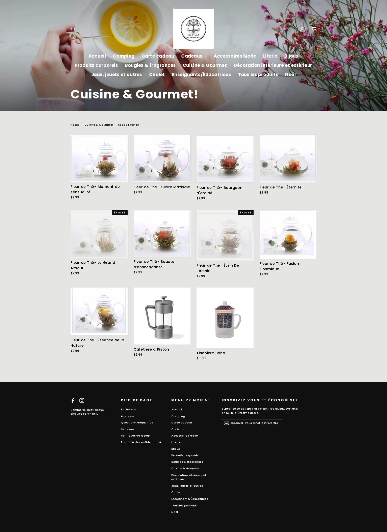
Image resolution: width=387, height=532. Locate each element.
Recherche (128, 409)
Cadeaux (192, 56)
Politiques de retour (135, 436)
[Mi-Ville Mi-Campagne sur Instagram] (81, 400)
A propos (127, 416)
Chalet (157, 74)
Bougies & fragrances (150, 65)
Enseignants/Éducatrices (201, 74)
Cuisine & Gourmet (205, 65)
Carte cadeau (158, 56)
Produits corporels (96, 65)
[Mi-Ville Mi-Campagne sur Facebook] (73, 400)
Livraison (127, 429)
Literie (270, 56)
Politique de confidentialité (141, 442)
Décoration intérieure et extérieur (273, 65)
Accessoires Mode (235, 56)
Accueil (97, 56)
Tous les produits (258, 74)
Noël (290, 74)
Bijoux (291, 56)
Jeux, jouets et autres (116, 74)
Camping (124, 56)
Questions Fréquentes (137, 422)
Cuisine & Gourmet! (98, 125)
